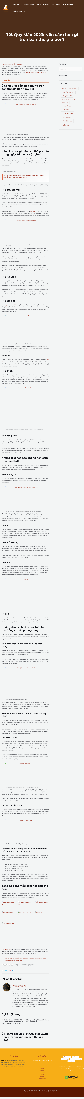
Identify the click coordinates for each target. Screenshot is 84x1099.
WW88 (20, 1093)
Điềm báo (66, 125)
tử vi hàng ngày (68, 113)
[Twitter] (6, 970)
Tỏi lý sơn (73, 1093)
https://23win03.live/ (64, 1093)
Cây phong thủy (73, 88)
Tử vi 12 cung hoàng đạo (75, 1059)
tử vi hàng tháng (67, 117)
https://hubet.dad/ (13, 1093)
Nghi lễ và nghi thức (16, 64)
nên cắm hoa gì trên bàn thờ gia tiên (36, 72)
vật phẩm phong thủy (10, 305)
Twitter (42, 1068)
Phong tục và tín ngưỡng (68, 99)
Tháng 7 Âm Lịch (66, 106)
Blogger (42, 1076)
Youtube (42, 1074)
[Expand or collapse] (47, 80)
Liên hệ (51, 1091)
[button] (20, 4)
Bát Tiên (64, 88)
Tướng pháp (65, 109)
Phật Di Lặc (65, 102)
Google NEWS (42, 1078)
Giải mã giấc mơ (71, 1061)
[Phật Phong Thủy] (6, 7)
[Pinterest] (9, 970)
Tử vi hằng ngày (75, 1056)
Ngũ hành (32, 211)
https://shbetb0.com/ (32, 1093)
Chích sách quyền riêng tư (41, 1091)
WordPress (42, 1072)
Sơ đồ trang (57, 1091)
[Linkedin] (13, 970)
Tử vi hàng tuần (67, 121)
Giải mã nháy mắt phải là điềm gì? (15, 960)
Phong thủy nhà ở (67, 96)
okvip (24, 1093)
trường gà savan (43, 1093)
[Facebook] (2, 970)
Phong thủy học (6, 64)
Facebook (42, 1066)
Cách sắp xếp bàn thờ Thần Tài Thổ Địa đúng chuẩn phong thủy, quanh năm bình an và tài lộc (12, 1021)
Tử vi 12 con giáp (65, 1059)
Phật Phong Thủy (5, 1060)
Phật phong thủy (6, 949)
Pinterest (42, 1070)
